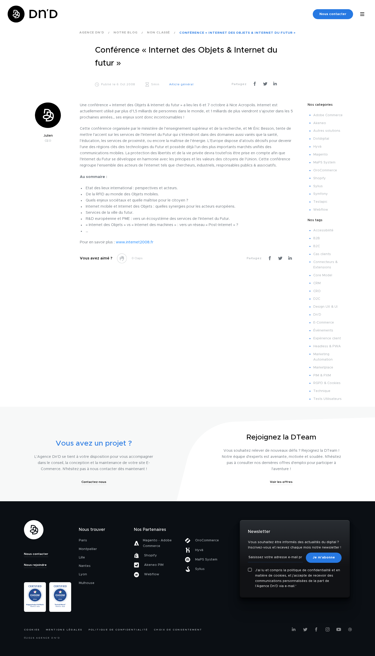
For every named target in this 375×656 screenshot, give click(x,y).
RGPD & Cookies (327, 383)
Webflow (320, 209)
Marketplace (323, 367)
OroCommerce (325, 170)
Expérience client (327, 338)
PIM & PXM (322, 375)
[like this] (122, 258)
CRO (317, 291)
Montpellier (88, 549)
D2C (316, 299)
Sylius (318, 186)
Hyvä (317, 146)
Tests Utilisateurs (327, 399)
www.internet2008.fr (134, 242)
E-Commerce (323, 322)
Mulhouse (86, 583)
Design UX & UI (325, 306)
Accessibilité (323, 230)
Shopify (319, 178)
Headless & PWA (327, 346)
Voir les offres (281, 481)
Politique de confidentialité (118, 629)
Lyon (83, 574)
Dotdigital (321, 138)
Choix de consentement (178, 629)
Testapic (320, 202)
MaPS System (324, 162)
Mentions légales (64, 629)
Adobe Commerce (328, 115)
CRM (317, 283)
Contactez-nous (93, 481)
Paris (83, 540)
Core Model (322, 275)
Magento (320, 154)
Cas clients (322, 254)
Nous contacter (332, 14)
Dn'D (317, 314)
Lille (82, 557)
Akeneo (319, 123)
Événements (323, 330)
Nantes (85, 566)
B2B (316, 238)
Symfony (320, 194)
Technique (321, 391)
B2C (316, 246)
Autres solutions (326, 131)
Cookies (32, 629)
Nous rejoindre (35, 564)
